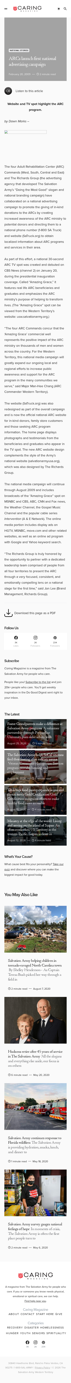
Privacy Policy (42, 1367)
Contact (28, 1314)
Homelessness (52, 1327)
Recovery (15, 1327)
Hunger (12, 1333)
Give (58, 1314)
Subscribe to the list (38, 682)
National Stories (19, 50)
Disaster (31, 1327)
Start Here (45, 1314)
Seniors (38, 1333)
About (14, 1314)
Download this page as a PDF (35, 613)
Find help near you (35, 1301)
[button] (5, 8)
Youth (25, 1333)
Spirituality (56, 1333)
